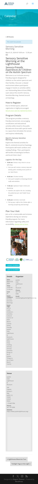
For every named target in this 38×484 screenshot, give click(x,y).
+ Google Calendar (12, 265)
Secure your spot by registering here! (19, 111)
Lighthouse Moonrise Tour (16, 459)
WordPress (19, 481)
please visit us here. (21, 224)
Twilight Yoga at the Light (21, 464)
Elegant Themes (18, 479)
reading (9, 345)
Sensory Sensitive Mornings (10, 301)
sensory (9, 347)
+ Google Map (11, 403)
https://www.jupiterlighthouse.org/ (17, 411)
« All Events (10, 37)
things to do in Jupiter (9, 354)
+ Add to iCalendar (12, 269)
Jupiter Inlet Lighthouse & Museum (10, 333)
